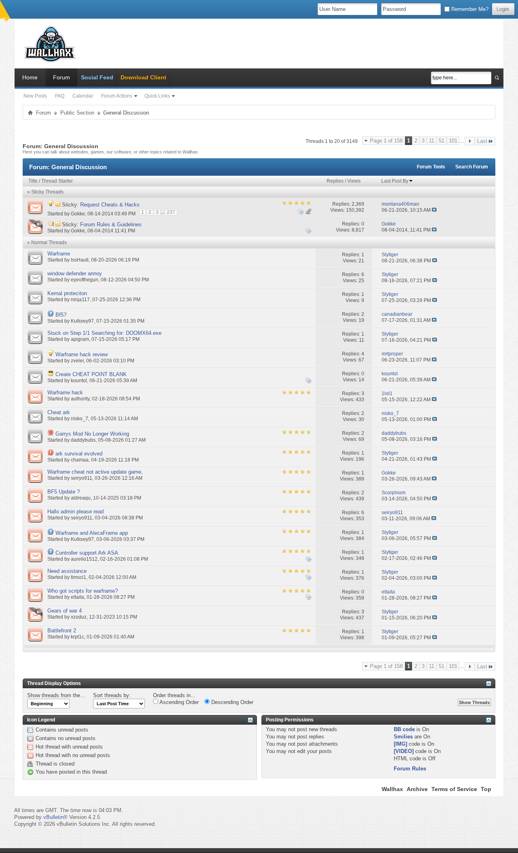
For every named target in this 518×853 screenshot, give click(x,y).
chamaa (80, 460)
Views (354, 181)
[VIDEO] (404, 751)
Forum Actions (116, 96)
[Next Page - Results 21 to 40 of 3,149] (470, 141)
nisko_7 (79, 418)
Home (30, 77)
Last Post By (394, 181)
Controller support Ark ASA (86, 553)
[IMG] (400, 744)
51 (441, 141)
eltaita (77, 597)
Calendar (82, 96)
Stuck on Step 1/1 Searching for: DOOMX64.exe (104, 333)
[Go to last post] (434, 210)
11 (431, 141)
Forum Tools (431, 167)
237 (171, 212)
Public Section (77, 113)
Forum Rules (410, 769)
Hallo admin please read (75, 511)
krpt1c (77, 637)
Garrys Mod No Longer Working (92, 434)
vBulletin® (55, 817)
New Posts (35, 96)
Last (482, 141)
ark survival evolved (78, 454)
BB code (404, 729)
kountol (79, 380)
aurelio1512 (84, 559)
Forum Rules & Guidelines (111, 224)
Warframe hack (65, 392)
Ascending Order (178, 702)
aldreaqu (81, 498)
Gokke (78, 213)
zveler (77, 361)
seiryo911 (81, 478)
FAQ (59, 96)
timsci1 (78, 577)
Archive (417, 789)
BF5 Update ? (63, 492)
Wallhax (392, 789)
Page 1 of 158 (386, 141)
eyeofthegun (84, 280)
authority (80, 399)
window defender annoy (74, 273)
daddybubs (83, 440)
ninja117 (80, 299)
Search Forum (471, 167)
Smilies (403, 737)
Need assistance (67, 571)
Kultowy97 (82, 321)
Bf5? (60, 315)
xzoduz (79, 617)
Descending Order (231, 702)
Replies (335, 181)
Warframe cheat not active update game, (95, 472)
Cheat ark (58, 412)
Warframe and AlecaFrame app (91, 533)
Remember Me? (469, 9)
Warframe (58, 254)
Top (486, 789)
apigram (80, 339)
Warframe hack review (81, 354)
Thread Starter (57, 181)
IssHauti (80, 260)
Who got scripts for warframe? (82, 591)
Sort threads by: (112, 695)
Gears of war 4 (64, 611)
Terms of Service (454, 789)
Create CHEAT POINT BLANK (91, 374)
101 (453, 141)
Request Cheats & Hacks (110, 205)
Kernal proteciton (67, 293)
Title (33, 181)
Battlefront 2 (61, 631)
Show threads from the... (56, 695)
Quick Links (157, 96)
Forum (61, 77)
